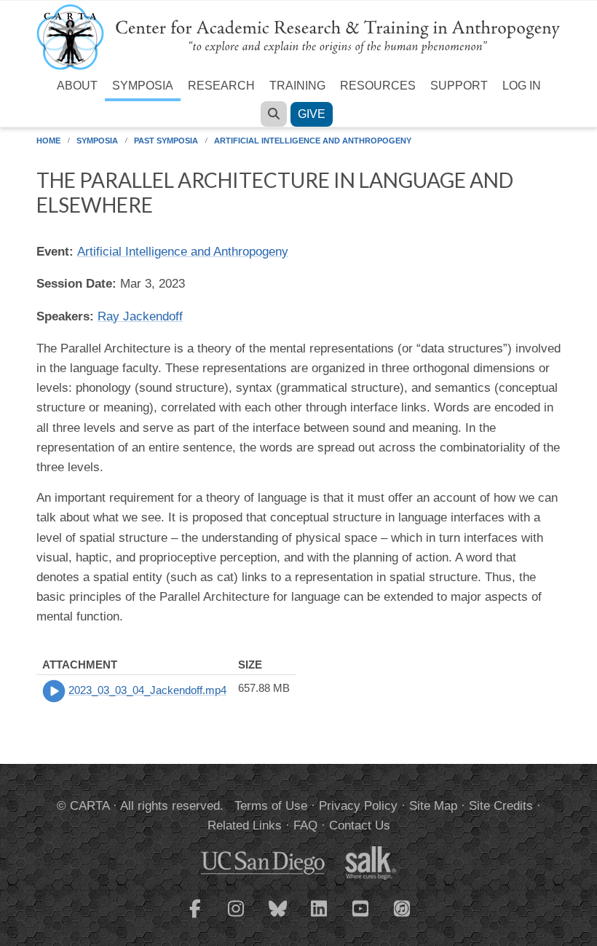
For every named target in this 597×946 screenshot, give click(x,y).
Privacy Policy (358, 806)
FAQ (305, 825)
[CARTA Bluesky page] (278, 917)
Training (297, 85)
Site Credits (501, 806)
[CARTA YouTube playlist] (361, 917)
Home (48, 140)
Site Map (433, 806)
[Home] (298, 36)
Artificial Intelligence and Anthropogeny (312, 140)
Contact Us (359, 825)
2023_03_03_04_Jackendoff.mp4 (147, 690)
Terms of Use (270, 806)
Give (311, 114)
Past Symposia (166, 140)
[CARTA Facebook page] (195, 917)
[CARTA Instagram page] (236, 917)
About (77, 85)
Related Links (244, 825)
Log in (521, 85)
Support (459, 85)
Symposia (142, 85)
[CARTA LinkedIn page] (319, 917)
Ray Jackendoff (140, 316)
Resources (378, 85)
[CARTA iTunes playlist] (402, 907)
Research (221, 85)
